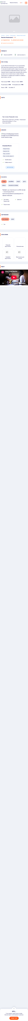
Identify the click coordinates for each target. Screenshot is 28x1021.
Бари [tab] (12, 219)
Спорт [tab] (18, 181)
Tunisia (7, 35)
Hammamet (12, 35)
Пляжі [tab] (4, 181)
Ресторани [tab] (5, 219)
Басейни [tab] (11, 181)
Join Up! (2, 35)
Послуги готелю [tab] (13, 185)
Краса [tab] (4, 185)
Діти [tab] (24, 181)
